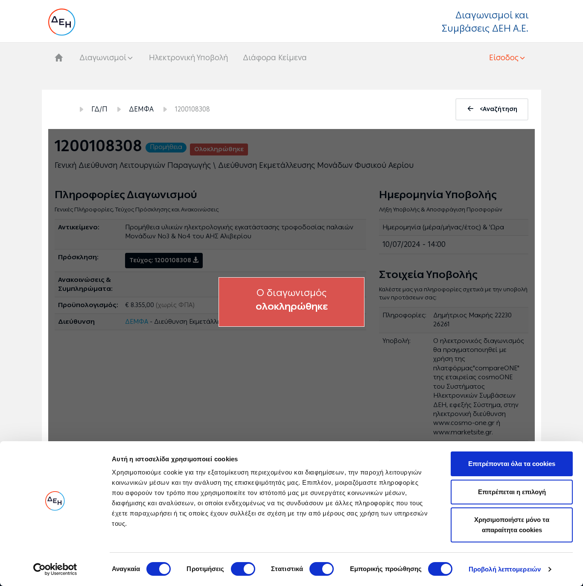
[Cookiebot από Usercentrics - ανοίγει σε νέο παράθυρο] (55, 569)
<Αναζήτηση (498, 109)
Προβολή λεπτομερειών (505, 569)
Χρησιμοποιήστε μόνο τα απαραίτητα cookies (511, 524)
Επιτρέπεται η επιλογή (512, 491)
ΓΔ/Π (99, 109)
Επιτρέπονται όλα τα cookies (511, 463)
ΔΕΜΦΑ (141, 109)
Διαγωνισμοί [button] (102, 57)
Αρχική (62, 109)
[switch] (243, 569)
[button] (508, 57)
